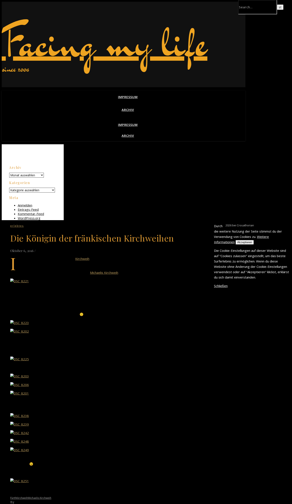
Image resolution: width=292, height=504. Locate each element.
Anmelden (25, 205)
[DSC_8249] (19, 450)
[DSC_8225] (19, 359)
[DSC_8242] (19, 433)
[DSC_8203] (19, 376)
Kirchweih (82, 258)
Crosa (19, 502)
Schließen (221, 286)
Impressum (128, 97)
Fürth (13, 498)
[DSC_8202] (19, 331)
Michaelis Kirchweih (104, 272)
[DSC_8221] (19, 281)
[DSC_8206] (19, 385)
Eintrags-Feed (28, 209)
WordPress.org (29, 218)
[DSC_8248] (19, 441)
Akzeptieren (244, 242)
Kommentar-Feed (31, 214)
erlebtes (17, 226)
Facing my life (104, 42)
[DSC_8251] (19, 481)
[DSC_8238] (19, 416)
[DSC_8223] (19, 323)
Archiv (128, 110)
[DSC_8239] (19, 424)
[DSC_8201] (19, 393)
